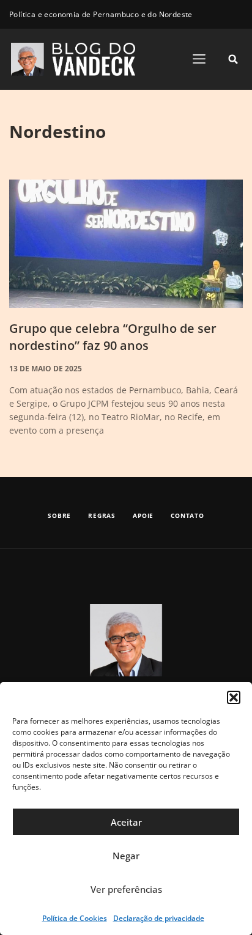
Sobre (59, 515)
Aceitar (126, 822)
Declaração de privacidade (158, 918)
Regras (102, 515)
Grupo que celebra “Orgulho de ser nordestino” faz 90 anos (113, 337)
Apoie (143, 515)
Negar (126, 856)
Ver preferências (126, 889)
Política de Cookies (74, 918)
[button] (234, 697)
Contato (187, 515)
